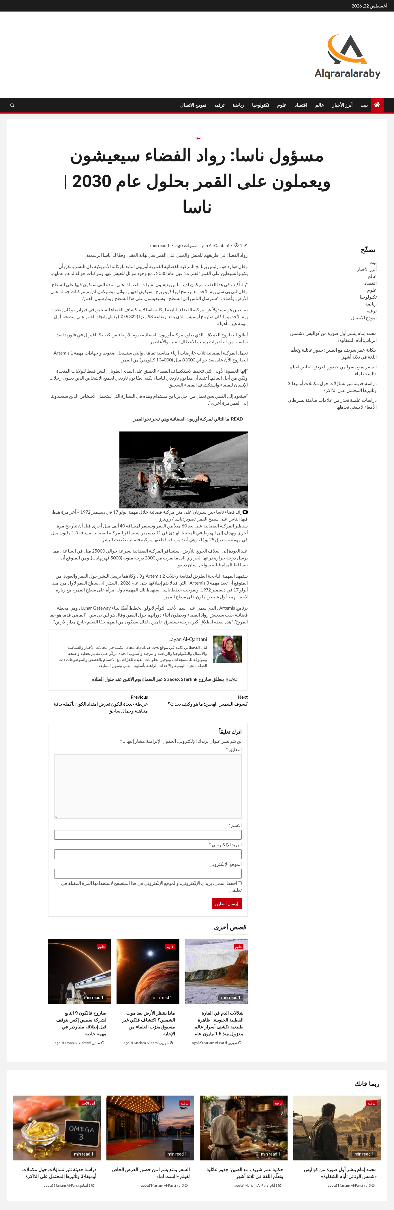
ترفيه (219, 105)
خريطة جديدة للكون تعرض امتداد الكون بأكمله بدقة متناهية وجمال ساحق (101, 703)
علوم (282, 105)
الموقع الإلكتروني (225, 864)
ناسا (106, 255)
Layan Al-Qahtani (214, 245)
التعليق (234, 749)
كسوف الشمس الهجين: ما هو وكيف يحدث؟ (208, 700)
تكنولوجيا (260, 105)
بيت (364, 105)
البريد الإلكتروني (225, 844)
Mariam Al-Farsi (214, 1043)
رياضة (238, 105)
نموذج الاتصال (193, 105)
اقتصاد (301, 105)
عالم (319, 105)
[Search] (12, 105)
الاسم (235, 825)
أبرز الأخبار (342, 105)
